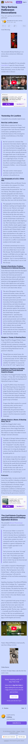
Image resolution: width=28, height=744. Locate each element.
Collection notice (14, 733)
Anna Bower (4, 65)
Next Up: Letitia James (9, 122)
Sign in (24, 2)
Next (23, 708)
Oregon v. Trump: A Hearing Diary (13, 337)
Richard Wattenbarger (16, 523)
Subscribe (19, 2)
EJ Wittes (20, 20)
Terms (22, 731)
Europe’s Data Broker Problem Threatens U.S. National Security (13, 267)
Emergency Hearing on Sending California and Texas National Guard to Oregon (12, 370)
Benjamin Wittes (11, 20)
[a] (14, 40)
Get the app (22, 737)
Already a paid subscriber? (14, 700)
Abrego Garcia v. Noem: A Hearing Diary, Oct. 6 (13, 420)
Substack (16, 558)
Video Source (5, 667)
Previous (6, 708)
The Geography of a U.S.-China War (12, 179)
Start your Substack (10, 737)
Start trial (14, 697)
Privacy (18, 731)
